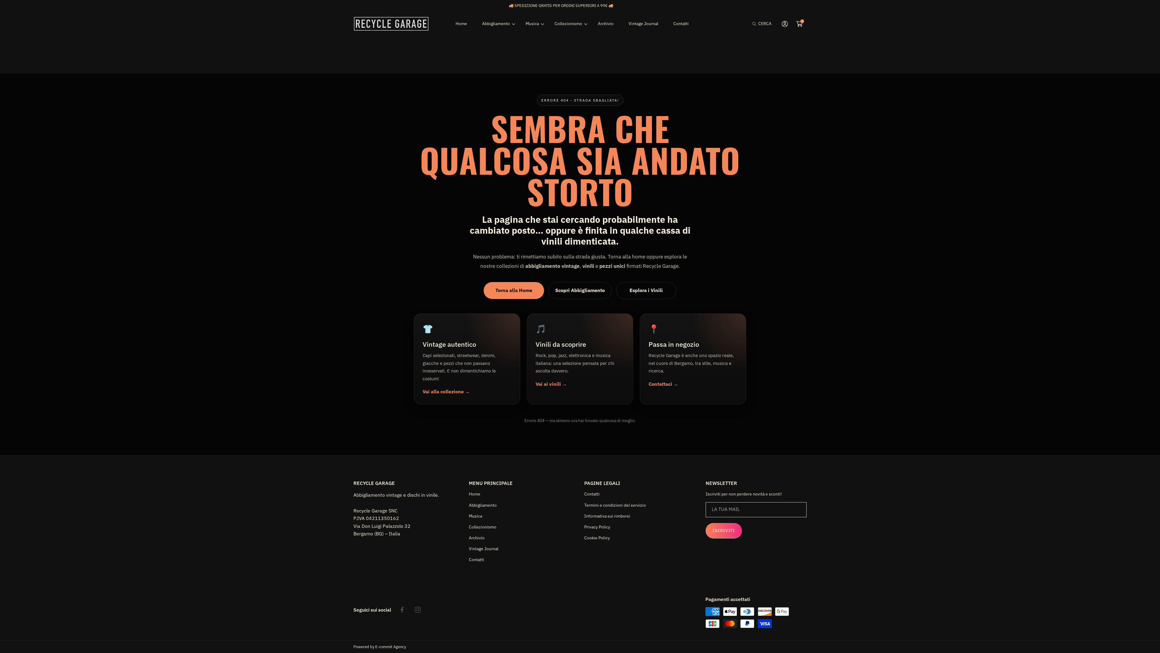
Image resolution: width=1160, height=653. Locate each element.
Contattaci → (663, 384)
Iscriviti (724, 530)
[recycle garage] (391, 23)
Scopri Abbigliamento (580, 290)
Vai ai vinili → (551, 384)
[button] (762, 24)
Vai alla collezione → (446, 391)
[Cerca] (756, 24)
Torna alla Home (513, 290)
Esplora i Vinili (646, 290)
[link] (496, 23)
